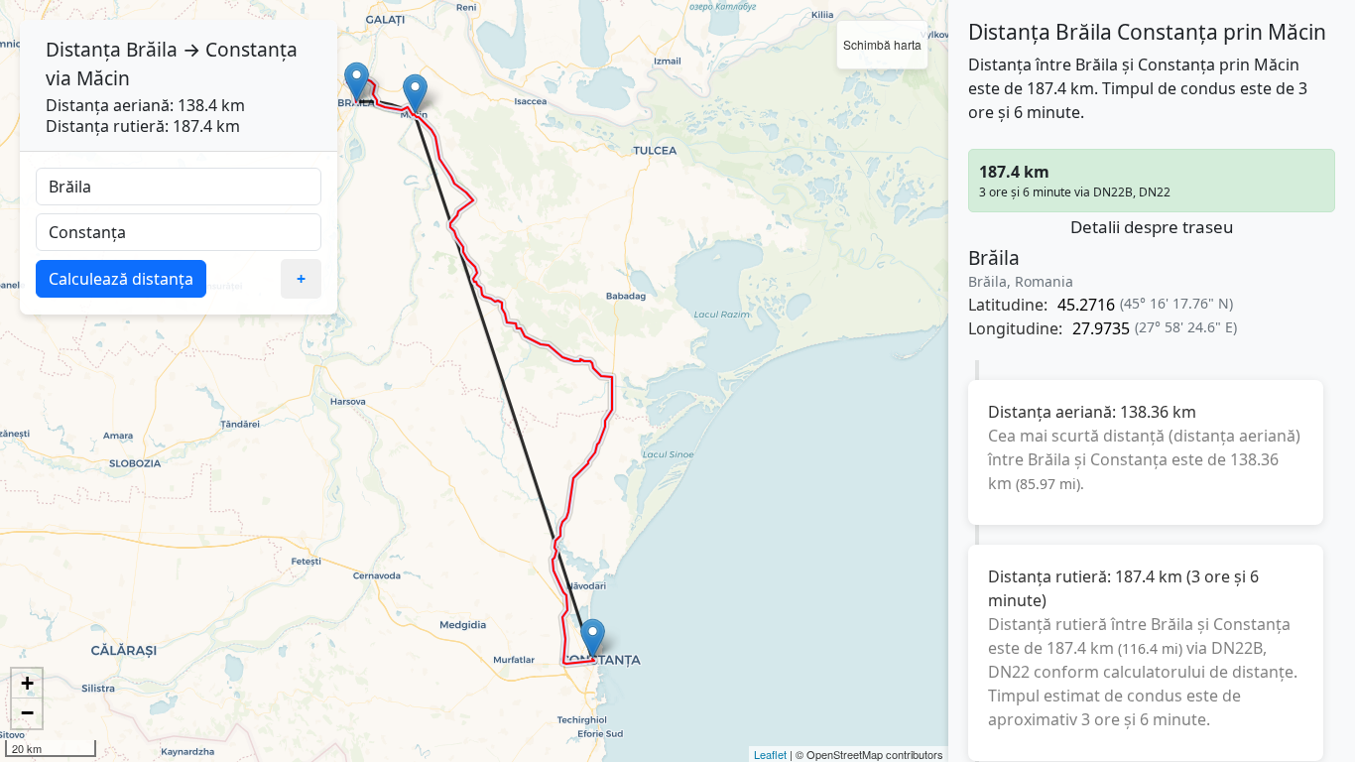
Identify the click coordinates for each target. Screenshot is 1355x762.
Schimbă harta (882, 44)
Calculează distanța (121, 279)
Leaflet (770, 754)
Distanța (83, 49)
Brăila (152, 49)
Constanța (251, 49)
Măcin (103, 77)
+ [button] (27, 683)
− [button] (27, 712)
